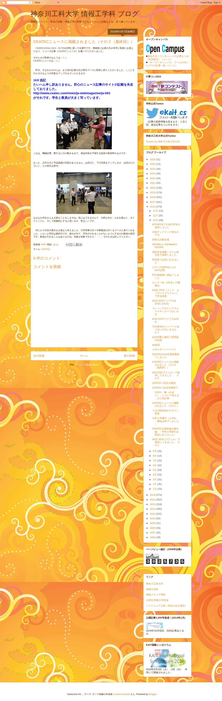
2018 (153, 197)
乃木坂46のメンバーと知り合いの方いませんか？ (165, 329)
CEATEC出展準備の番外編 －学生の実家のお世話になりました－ (165, 431)
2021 (153, 183)
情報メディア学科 (155, 594)
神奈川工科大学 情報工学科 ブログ (85, 13)
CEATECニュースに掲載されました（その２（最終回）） (165, 364)
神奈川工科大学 (154, 583)
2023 (153, 173)
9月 (155, 451)
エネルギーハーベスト (164, 349)
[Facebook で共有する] (77, 244)
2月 (155, 484)
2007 (153, 532)
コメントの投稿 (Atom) (87, 364)
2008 (153, 528)
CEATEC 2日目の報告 (164, 383)
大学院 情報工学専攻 (157, 600)
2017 (153, 202)
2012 (153, 509)
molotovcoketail (122, 694)
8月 (155, 455)
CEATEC (45, 249)
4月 (155, 474)
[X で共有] (74, 244)
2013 (153, 504)
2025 (153, 164)
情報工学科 (152, 589)
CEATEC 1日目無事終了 (165, 387)
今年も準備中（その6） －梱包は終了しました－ (166, 421)
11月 (155, 215)
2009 (153, 523)
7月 (155, 460)
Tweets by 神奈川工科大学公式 (163, 141)
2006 (153, 537)
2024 (153, 168)
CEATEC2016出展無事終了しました (165, 356)
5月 (155, 470)
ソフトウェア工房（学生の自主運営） (166, 605)
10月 (156, 220)
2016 (153, 206)
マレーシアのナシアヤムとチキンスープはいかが (165, 311)
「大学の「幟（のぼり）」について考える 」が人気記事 (165, 395)
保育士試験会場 (160, 239)
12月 (156, 210)
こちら (63, 57)
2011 (153, 513)
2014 (153, 499)
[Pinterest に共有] (80, 244)
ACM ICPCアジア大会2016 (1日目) (164, 302)
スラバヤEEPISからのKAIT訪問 (164, 269)
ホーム (84, 355)
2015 (153, 494)
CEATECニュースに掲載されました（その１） (165, 404)
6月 (155, 465)
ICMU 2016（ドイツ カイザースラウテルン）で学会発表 (165, 293)
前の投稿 (129, 355)
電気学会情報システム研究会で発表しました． (165, 253)
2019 (153, 192)
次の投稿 (38, 355)
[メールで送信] (67, 244)
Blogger (152, 694)
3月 (155, 479)
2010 (153, 518)
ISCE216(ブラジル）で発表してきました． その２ (166, 375)
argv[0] (156, 344)
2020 (153, 187)
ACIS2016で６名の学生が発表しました (166, 226)
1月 (155, 488)
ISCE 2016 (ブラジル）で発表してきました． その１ (166, 442)
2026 (153, 159)
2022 (153, 178)
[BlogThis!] (70, 244)
